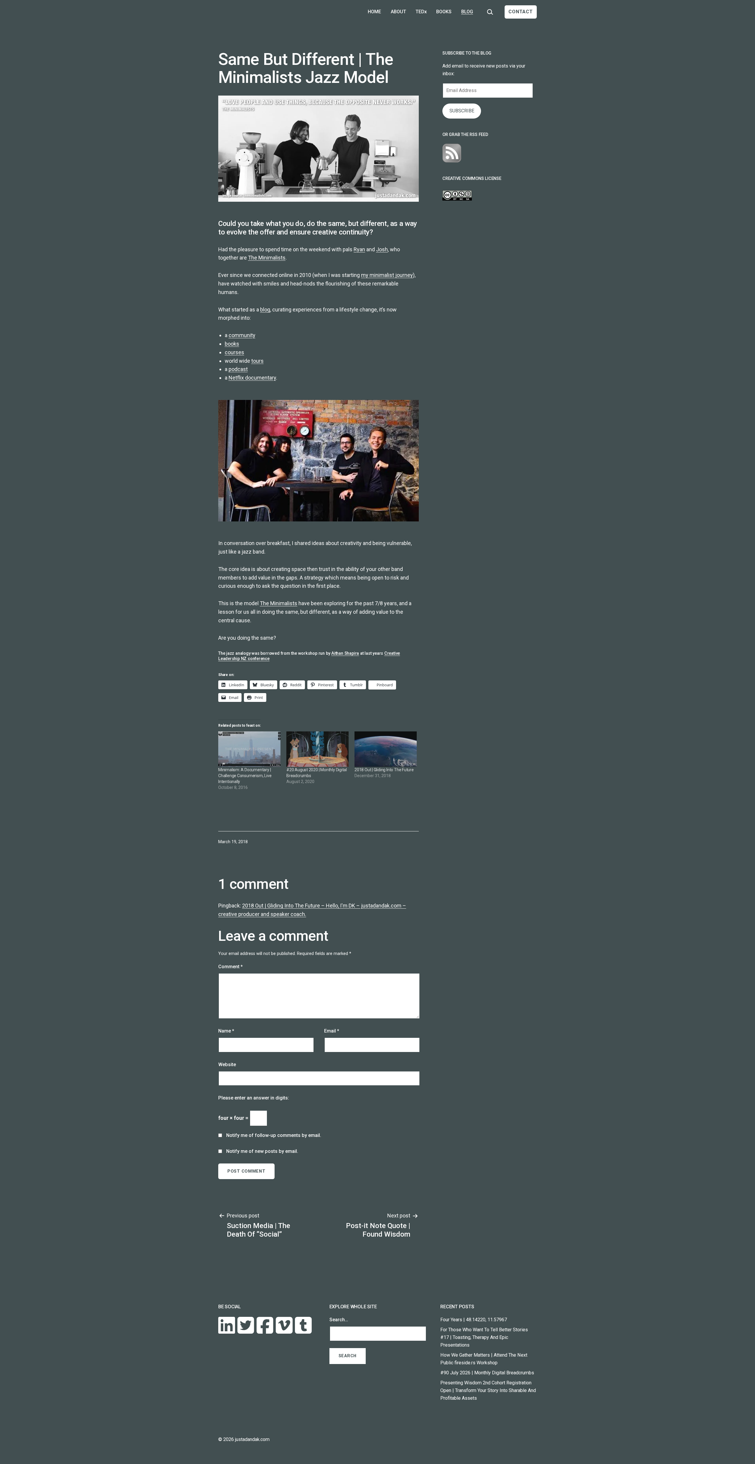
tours (257, 361)
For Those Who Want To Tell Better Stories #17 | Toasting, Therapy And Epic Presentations (484, 1337)
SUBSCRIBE (461, 111)
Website (227, 1064)
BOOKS (444, 11)
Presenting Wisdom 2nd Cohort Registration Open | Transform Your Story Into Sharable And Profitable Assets (488, 1390)
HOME (374, 11)
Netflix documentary (252, 378)
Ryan (359, 249)
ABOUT (398, 11)
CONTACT (520, 11)
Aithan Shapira (345, 653)
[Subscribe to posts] (451, 153)
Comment (230, 966)
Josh (382, 249)
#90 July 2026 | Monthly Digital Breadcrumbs (487, 1373)
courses (234, 352)
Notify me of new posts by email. (262, 1151)
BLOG (467, 11)
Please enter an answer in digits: (253, 1098)
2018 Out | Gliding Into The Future (384, 769)
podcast (238, 369)
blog (265, 309)
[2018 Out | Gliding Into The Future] (385, 749)
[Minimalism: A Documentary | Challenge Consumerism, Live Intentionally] (249, 749)
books (232, 344)
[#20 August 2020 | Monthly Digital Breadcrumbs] (317, 749)
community (242, 335)
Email (331, 1031)
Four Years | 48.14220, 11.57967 (473, 1319)
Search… (338, 1319)
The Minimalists (266, 258)
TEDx (421, 11)
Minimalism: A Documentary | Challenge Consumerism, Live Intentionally (244, 775)
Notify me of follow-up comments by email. (273, 1135)
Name (226, 1031)
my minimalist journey (387, 275)
